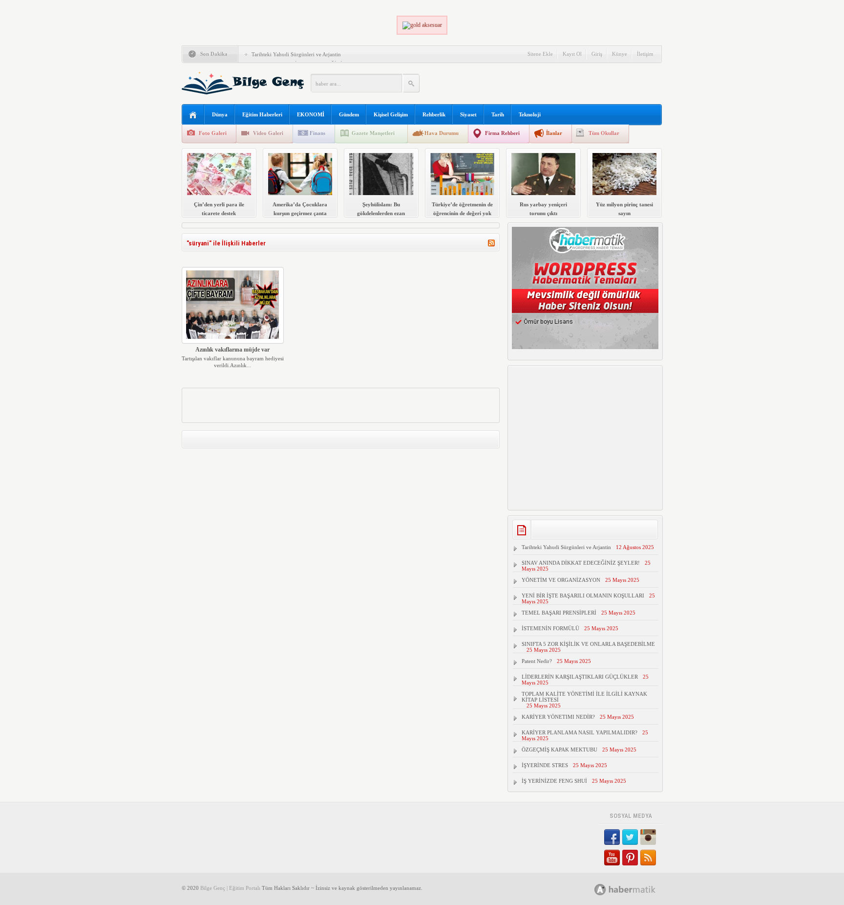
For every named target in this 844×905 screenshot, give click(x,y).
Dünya (220, 114)
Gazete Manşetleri (373, 133)
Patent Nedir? (537, 661)
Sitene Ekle (540, 54)
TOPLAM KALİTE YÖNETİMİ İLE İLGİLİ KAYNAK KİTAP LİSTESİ (584, 697)
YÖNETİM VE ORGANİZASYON (561, 580)
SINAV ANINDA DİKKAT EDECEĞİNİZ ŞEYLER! (581, 563)
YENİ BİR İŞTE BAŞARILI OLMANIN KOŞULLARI (583, 595)
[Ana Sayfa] (193, 115)
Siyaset (468, 114)
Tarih (497, 114)
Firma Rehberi (502, 133)
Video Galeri (268, 133)
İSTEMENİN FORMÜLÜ (550, 628)
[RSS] (491, 244)
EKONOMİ (310, 114)
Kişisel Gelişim (391, 114)
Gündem (349, 114)
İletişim (645, 54)
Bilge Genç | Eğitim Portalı (230, 888)
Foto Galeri (213, 133)
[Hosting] (600, 889)
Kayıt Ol (572, 54)
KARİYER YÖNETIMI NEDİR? (558, 717)
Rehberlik (433, 114)
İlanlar (554, 133)
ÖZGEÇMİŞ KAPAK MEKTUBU (559, 749)
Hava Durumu (441, 133)
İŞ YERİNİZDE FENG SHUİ (554, 781)
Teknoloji (530, 114)
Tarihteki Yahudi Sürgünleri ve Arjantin (296, 54)
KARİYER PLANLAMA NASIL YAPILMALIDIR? (579, 732)
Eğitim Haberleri (262, 114)
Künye (619, 54)
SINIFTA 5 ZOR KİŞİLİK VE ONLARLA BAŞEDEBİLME (588, 644)
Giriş (596, 54)
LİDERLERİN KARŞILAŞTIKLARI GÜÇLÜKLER (580, 677)
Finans (317, 133)
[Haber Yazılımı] (636, 889)
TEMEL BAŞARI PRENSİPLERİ (559, 613)
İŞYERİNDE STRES (545, 765)
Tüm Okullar (604, 133)
